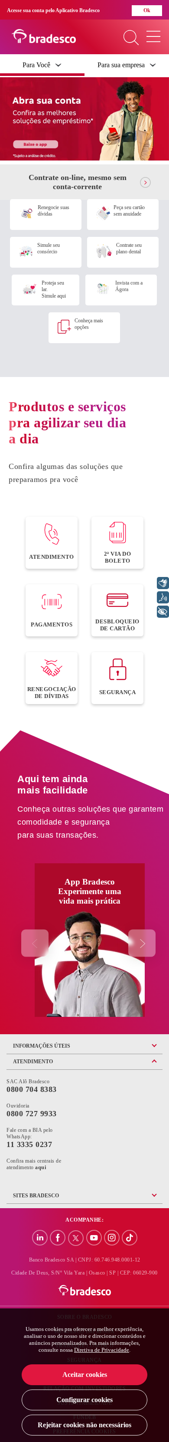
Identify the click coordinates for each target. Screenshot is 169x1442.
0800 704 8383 (31, 1089)
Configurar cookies (84, 1399)
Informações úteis (41, 1046)
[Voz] (163, 597)
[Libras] (163, 583)
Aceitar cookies (84, 1374)
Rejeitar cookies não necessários (84, 1425)
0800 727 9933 (31, 1113)
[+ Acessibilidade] (163, 612)
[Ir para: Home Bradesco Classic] (84, 1291)
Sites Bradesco (36, 1196)
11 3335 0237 (29, 1144)
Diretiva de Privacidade (101, 1350)
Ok (146, 10)
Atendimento (33, 1062)
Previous (35, 943)
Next (142, 943)
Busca (131, 38)
